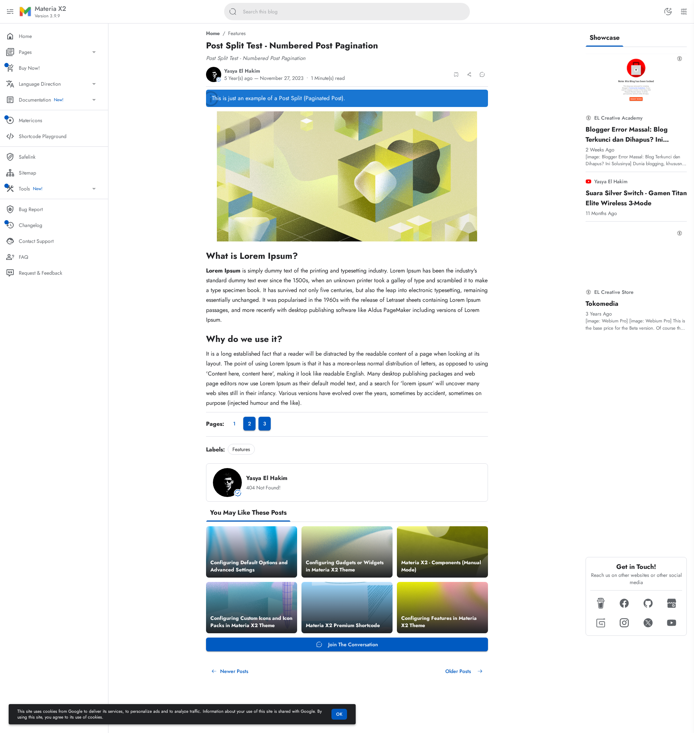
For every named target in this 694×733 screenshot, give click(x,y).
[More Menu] (684, 11)
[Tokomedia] (636, 254)
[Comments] (482, 74)
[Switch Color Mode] (668, 11)
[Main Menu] (10, 11)
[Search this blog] (233, 11)
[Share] (469, 74)
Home (213, 33)
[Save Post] (456, 74)
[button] (600, 603)
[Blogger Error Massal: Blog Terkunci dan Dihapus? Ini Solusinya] (636, 79)
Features (237, 33)
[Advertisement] (636, 444)
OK (339, 714)
